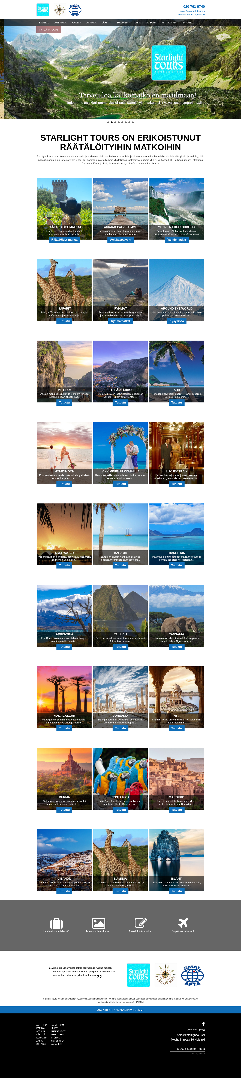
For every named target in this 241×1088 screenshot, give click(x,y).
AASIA (137, 22)
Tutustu (64, 321)
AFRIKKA (91, 22)
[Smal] (74, 9)
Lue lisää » (153, 163)
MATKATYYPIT (170, 22)
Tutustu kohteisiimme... (99, 931)
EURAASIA (122, 22)
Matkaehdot (58, 1031)
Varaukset (57, 1044)
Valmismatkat (176, 239)
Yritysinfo (57, 1041)
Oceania (41, 1044)
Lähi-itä (40, 1034)
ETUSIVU (44, 22)
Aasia (39, 1041)
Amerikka (41, 1025)
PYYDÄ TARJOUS (48, 29)
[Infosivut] (44, 9)
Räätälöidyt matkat (64, 239)
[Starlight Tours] (170, 62)
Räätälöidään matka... (141, 931)
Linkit (54, 1028)
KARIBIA (76, 22)
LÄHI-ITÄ (106, 22)
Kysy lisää (177, 321)
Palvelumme (58, 1025)
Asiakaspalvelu (120, 239)
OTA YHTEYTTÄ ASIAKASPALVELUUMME (120, 1009)
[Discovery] (60, 9)
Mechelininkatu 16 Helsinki (188, 1039)
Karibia (40, 1028)
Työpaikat (56, 1038)
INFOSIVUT (189, 22)
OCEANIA (151, 22)
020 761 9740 (196, 1030)
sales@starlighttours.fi (192, 11)
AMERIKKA (60, 22)
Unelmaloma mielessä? (56, 931)
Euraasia (41, 1038)
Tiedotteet (57, 1034)
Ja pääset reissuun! (183, 931)
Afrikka (40, 1031)
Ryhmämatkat (120, 321)
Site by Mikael (198, 1053)
